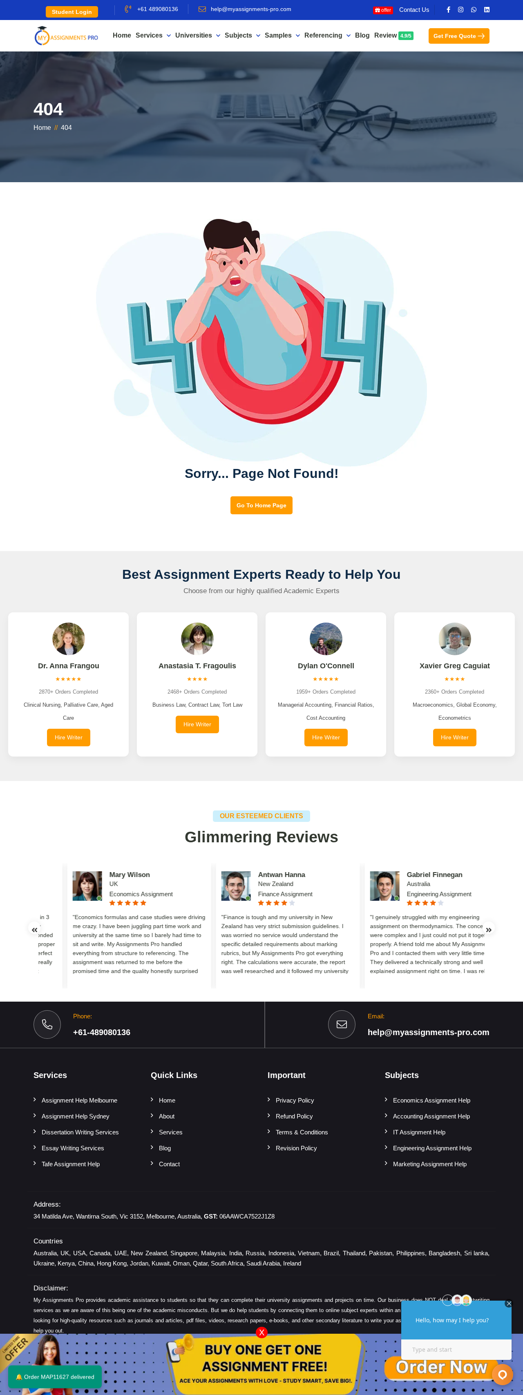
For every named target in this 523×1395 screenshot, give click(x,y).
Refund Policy (294, 1116)
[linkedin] (486, 9)
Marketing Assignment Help (430, 1164)
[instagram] (460, 9)
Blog (362, 35)
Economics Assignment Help (431, 1100)
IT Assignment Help (419, 1132)
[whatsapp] (473, 9)
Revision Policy (296, 1148)
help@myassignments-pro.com (251, 9)
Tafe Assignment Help (71, 1164)
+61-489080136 (101, 1032)
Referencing (323, 35)
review (392, 35)
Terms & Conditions (302, 1132)
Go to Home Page (261, 505)
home (42, 127)
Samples (278, 35)
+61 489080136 (157, 9)
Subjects (238, 35)
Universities (193, 35)
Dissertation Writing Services (80, 1132)
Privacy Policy (295, 1100)
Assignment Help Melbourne (79, 1100)
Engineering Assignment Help (432, 1148)
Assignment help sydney (76, 1116)
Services (149, 35)
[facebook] (448, 9)
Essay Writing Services (73, 1148)
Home (122, 35)
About (166, 1116)
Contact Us (414, 9)
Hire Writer (69, 737)
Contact (169, 1164)
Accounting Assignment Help (431, 1116)
